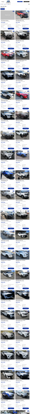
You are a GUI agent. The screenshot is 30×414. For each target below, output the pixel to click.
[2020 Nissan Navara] (8, 215)
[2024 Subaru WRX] (8, 75)
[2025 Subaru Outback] (22, 394)
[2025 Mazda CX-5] (22, 95)
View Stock (20, 1)
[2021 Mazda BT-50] (8, 195)
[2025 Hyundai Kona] (22, 235)
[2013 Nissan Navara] (8, 15)
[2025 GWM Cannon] (22, 295)
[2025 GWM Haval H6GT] (8, 354)
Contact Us (11, 28)
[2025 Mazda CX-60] (8, 115)
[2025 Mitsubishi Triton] (22, 175)
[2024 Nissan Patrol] (22, 75)
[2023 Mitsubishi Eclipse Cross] (22, 55)
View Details (4, 28)
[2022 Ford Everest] (22, 195)
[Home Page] (6, 1)
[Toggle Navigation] (28, 4)
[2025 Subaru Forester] (8, 235)
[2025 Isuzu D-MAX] (8, 135)
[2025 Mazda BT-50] (22, 155)
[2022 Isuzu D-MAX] (22, 115)
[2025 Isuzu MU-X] (8, 155)
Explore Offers (26, 1)
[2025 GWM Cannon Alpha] (8, 295)
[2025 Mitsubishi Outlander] (8, 255)
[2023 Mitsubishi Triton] (22, 15)
